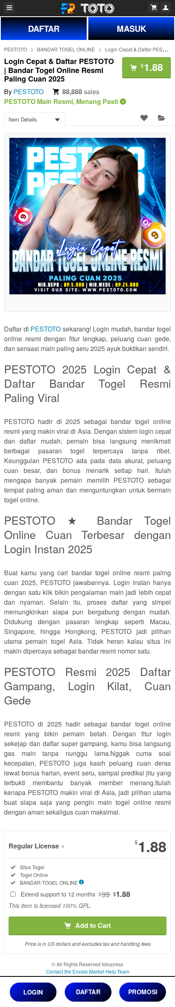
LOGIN (33, 991)
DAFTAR (43, 28)
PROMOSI (142, 991)
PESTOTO (15, 49)
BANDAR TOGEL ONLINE (66, 49)
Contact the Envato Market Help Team (87, 971)
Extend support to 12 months (75, 894)
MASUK (131, 28)
